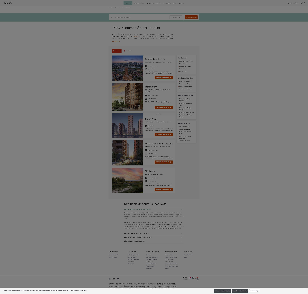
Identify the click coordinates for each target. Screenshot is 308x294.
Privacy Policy (83, 290)
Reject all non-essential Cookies (240, 291)
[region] (154, 291)
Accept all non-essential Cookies (222, 291)
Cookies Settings (254, 291)
